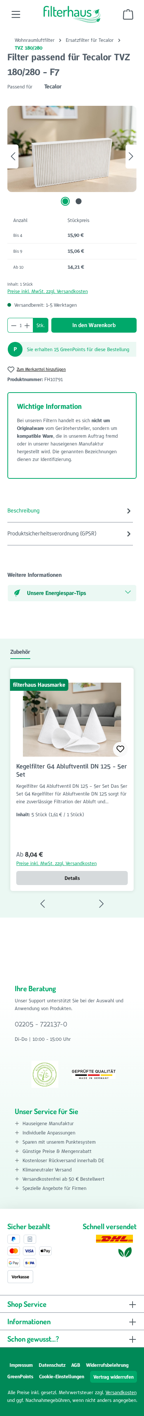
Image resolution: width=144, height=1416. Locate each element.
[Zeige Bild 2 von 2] (79, 201)
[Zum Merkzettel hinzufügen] (120, 749)
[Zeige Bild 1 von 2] (65, 201)
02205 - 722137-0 (41, 1024)
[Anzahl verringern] (13, 325)
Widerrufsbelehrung (107, 1365)
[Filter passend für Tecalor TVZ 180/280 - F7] (72, 149)
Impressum (21, 1365)
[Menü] (15, 14)
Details (72, 878)
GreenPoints (20, 1376)
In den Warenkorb (94, 325)
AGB (75, 1365)
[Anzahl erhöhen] (27, 325)
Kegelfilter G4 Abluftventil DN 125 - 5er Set (71, 770)
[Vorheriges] (12, 156)
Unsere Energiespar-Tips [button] (56, 593)
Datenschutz (52, 1365)
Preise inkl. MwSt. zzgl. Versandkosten (47, 291)
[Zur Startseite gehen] (72, 14)
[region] (72, 156)
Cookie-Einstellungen (61, 1376)
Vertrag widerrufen (113, 1376)
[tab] (70, 511)
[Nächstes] (131, 156)
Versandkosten (121, 1392)
